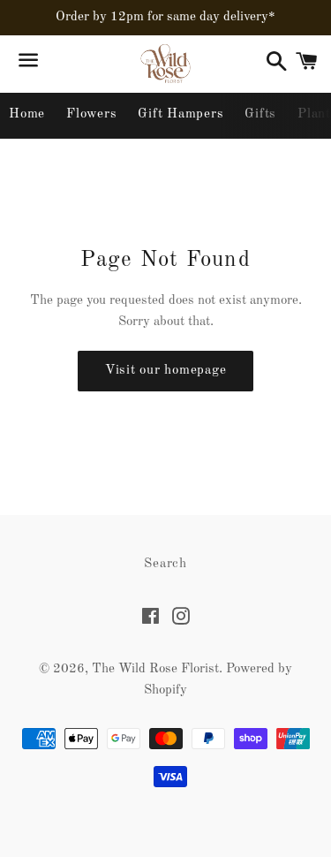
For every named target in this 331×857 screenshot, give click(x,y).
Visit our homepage (166, 370)
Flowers (91, 114)
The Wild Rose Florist (155, 669)
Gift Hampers (180, 114)
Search (165, 564)
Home (27, 114)
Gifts (260, 114)
